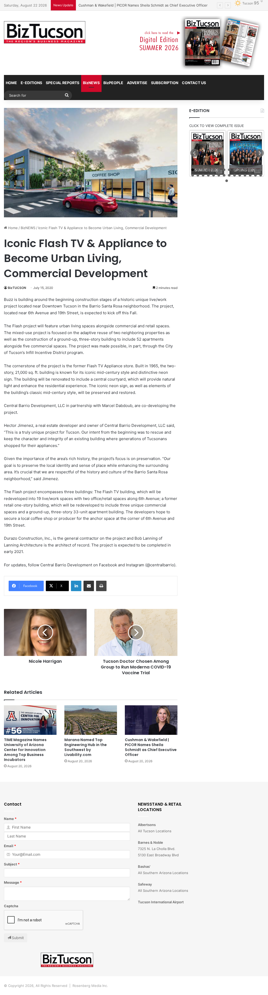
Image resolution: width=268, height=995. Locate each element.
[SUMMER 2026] (207, 153)
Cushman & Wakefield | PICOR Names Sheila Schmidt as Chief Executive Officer (151, 747)
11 (245, 169)
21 (224, 175)
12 (250, 169)
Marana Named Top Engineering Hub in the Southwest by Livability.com (85, 747)
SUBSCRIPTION (164, 82)
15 (192, 175)
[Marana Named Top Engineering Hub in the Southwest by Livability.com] (90, 720)
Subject (10, 864)
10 (239, 169)
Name (9, 819)
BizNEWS (91, 82)
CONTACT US (194, 82)
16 (198, 175)
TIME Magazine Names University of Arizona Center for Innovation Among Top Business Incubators (25, 749)
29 (226, 180)
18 (208, 175)
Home (12, 228)
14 (260, 169)
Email (8, 846)
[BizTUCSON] (44, 32)
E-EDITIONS (31, 82)
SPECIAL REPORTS (62, 82)
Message (11, 882)
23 (234, 175)
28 (260, 175)
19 (213, 175)
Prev (194, 153)
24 (239, 175)
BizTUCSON (17, 288)
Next (259, 153)
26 (250, 175)
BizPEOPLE (113, 82)
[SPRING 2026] (246, 153)
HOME (11, 82)
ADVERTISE (137, 82)
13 (255, 169)
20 (218, 175)
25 (245, 175)
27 (255, 175)
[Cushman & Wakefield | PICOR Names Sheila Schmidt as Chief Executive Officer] (151, 720)
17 (203, 175)
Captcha (11, 906)
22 (229, 175)
